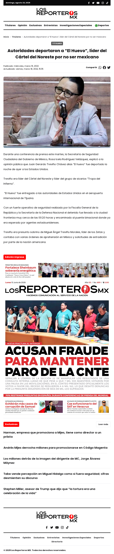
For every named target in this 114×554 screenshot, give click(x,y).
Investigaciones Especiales (76, 25)
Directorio (57, 541)
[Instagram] (62, 527)
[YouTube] (57, 527)
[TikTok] (67, 527)
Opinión (22, 25)
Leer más (103, 424)
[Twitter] (51, 527)
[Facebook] (46, 527)
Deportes (103, 25)
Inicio (6, 36)
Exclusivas (35, 25)
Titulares (10, 25)
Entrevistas (51, 25)
